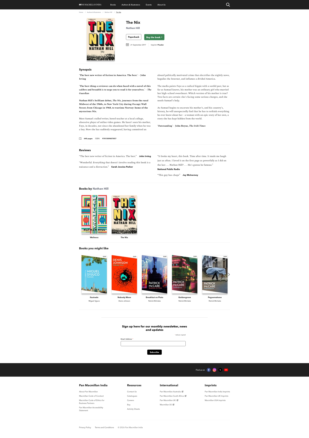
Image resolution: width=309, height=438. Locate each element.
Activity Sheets (133, 409)
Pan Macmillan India (93, 385)
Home (81, 12)
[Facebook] (209, 370)
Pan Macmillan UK (168, 400)
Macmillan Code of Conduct (91, 396)
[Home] (90, 4)
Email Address (127, 339)
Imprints (211, 385)
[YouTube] (226, 370)
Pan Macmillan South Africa (172, 396)
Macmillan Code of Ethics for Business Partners (91, 401)
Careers (130, 400)
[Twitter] (220, 370)
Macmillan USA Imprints (215, 400)
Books (113, 4)
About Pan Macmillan (88, 391)
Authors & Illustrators (131, 4)
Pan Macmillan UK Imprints (216, 396)
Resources (134, 385)
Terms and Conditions (104, 427)
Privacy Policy (85, 427)
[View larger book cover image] (101, 39)
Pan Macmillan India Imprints (217, 391)
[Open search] (228, 5)
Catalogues (132, 396)
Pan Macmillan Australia (170, 391)
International (169, 385)
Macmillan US (166, 404)
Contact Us (132, 391)
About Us (161, 4)
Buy (128, 404)
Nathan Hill (108, 12)
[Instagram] (214, 370)
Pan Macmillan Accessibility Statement (91, 409)
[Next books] (229, 274)
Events (149, 4)
